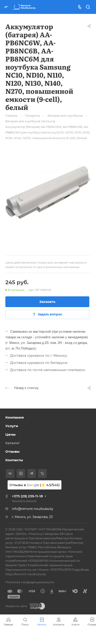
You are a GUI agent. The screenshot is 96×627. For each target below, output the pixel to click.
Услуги (11, 426)
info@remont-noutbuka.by (32, 509)
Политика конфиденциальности (29, 582)
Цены (10, 434)
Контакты (14, 460)
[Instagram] (21, 473)
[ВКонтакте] (10, 473)
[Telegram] (31, 473)
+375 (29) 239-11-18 (27, 496)
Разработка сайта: (16, 606)
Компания (14, 417)
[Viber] (42, 473)
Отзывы (12, 451)
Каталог (12, 443)
